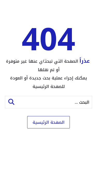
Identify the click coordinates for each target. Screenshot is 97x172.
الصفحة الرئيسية (48, 122)
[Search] (11, 102)
